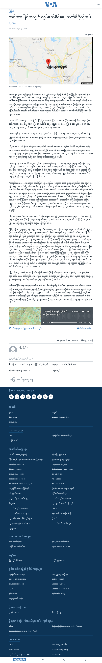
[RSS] (39, 396)
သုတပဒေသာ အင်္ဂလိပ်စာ (61, 547)
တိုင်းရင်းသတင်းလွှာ (59, 494)
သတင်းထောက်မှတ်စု (17, 479)
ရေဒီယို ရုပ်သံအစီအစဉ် (17, 579)
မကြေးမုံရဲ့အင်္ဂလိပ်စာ (17, 547)
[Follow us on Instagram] (28, 396)
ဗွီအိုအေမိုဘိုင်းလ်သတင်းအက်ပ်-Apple (23, 631)
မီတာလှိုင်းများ (57, 612)
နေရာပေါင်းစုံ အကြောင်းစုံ (61, 513)
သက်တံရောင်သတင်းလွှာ (61, 523)
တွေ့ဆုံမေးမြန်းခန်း (16, 599)
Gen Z (54, 508)
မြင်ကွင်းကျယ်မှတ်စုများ (61, 459)
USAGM (12, 645)
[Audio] (64, 660)
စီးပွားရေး (12, 503)
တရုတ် (54, 412)
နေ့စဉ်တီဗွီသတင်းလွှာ (17, 574)
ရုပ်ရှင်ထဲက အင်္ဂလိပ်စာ (60, 542)
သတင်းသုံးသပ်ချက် (16, 464)
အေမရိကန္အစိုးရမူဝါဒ (59, 645)
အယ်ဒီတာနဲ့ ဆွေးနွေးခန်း (18, 454)
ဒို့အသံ (54, 518)
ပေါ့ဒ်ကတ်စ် (13, 440)
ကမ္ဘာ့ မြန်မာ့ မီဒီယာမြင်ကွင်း (19, 489)
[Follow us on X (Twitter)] (17, 396)
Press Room (14, 649)
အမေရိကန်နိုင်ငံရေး (16, 474)
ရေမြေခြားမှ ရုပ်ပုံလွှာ (60, 574)
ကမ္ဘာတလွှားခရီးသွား (60, 464)
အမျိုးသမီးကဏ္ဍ (58, 484)
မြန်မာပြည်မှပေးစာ (59, 454)
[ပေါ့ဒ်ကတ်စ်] (45, 396)
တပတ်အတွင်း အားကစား (18, 508)
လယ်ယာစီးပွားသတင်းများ (19, 513)
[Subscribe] (51, 396)
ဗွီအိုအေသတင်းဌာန (53, 314)
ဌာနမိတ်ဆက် (14, 612)
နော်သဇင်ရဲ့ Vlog (58, 594)
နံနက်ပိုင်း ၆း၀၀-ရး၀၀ (17, 560)
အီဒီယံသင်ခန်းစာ (15, 542)
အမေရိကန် (13, 422)
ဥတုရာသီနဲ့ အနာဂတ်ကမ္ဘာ (18, 499)
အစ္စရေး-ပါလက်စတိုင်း (60, 417)
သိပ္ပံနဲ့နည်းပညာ (15, 494)
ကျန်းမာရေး (56, 479)
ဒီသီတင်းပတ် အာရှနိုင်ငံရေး (62, 469)
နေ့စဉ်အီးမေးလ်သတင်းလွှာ (62, 436)
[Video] (43, 660)
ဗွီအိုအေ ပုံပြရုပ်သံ (58, 584)
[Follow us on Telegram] (34, 396)
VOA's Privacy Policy (60, 649)
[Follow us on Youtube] (22, 396)
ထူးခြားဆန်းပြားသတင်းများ (19, 523)
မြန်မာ (11, 11)
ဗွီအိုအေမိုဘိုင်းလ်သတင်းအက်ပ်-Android (67, 626)
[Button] (89, 34)
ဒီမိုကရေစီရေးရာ (15, 469)
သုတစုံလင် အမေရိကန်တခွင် (62, 503)
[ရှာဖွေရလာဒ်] (85, 660)
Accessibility (56, 654)
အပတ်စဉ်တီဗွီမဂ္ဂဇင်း (17, 584)
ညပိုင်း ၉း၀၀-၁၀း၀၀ (59, 560)
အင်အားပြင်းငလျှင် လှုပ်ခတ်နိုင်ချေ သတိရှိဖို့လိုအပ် (64, 311)
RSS (10, 436)
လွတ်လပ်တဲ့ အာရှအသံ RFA (19, 654)
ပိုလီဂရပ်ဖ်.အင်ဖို (58, 579)
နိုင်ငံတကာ (13, 417)
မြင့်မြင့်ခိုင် (12, 24)
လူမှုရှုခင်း (12, 528)
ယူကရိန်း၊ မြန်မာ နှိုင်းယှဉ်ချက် (20, 518)
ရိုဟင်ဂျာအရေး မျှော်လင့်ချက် (63, 489)
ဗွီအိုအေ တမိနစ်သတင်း (60, 589)
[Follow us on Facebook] (11, 396)
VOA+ (11, 626)
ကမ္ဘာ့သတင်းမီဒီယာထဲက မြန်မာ (20, 484)
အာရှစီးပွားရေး (57, 474)
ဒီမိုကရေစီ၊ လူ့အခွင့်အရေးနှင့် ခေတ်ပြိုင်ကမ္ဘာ (26, 459)
